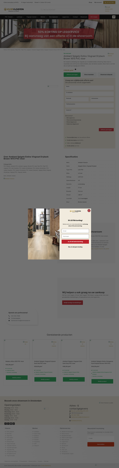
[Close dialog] (89, 210)
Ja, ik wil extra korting (75, 242)
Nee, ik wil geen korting (75, 247)
